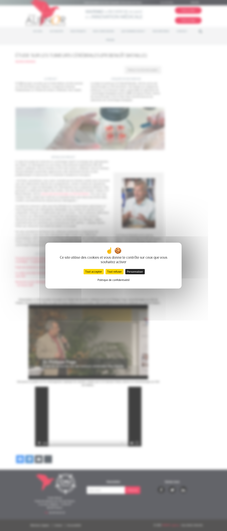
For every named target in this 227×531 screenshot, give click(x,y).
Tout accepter (93, 271)
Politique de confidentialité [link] (114, 280)
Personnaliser (135, 271)
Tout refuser (114, 271)
